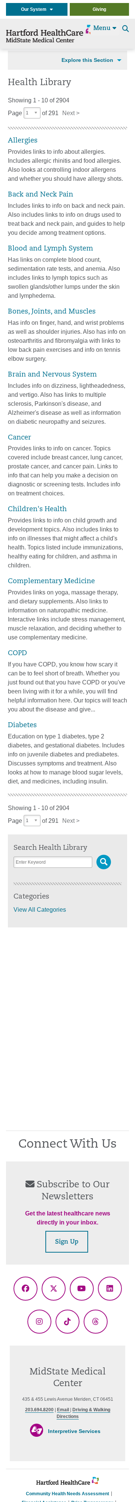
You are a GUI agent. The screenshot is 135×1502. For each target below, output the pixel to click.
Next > (71, 113)
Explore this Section (87, 60)
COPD (17, 653)
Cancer (19, 437)
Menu (102, 29)
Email (63, 1409)
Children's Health (37, 509)
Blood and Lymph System (50, 248)
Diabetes (22, 725)
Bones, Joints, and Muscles (52, 311)
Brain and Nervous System (52, 374)
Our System (35, 9)
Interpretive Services (74, 1431)
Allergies (23, 140)
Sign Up (66, 1242)
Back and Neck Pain (40, 194)
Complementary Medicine (51, 581)
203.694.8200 (39, 1409)
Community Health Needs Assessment (67, 1493)
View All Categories (40, 909)
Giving (99, 9)
